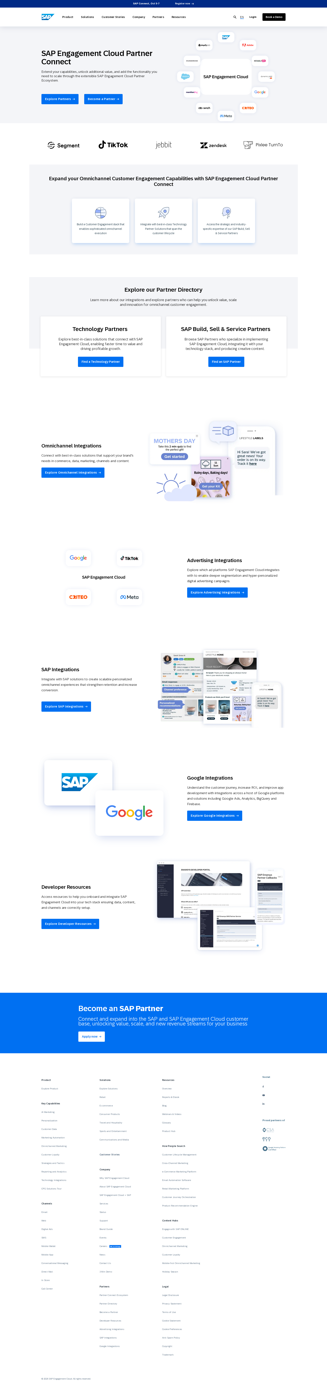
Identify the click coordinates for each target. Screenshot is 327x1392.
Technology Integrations (53, 1180)
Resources (179, 17)
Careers (110, 1246)
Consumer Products (110, 1114)
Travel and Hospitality (111, 1122)
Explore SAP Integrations (64, 706)
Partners (158, 17)
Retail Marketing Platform (175, 1188)
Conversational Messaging (54, 1263)
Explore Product (49, 1088)
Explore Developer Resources (68, 924)
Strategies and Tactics (52, 1163)
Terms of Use (169, 1312)
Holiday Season (170, 1271)
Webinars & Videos (171, 1114)
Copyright (167, 1346)
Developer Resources (111, 1320)
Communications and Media (114, 1139)
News (102, 1254)
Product (67, 17)
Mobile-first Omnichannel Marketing (181, 1263)
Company (138, 17)
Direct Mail (47, 1271)
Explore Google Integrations (213, 815)
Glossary (166, 1122)
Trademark (168, 1354)
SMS (43, 1237)
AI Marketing (47, 1112)
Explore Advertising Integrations (215, 592)
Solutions (87, 17)
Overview (167, 1088)
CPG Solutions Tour (51, 1188)
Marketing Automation (53, 1137)
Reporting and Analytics (53, 1171)
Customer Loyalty (50, 1154)
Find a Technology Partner (101, 362)
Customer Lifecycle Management (179, 1154)
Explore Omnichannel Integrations (71, 472)
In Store (45, 1280)
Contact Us (105, 1263)
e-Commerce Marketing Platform (179, 1171)
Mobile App (47, 1254)
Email (44, 1212)
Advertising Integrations (112, 1329)
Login (252, 17)
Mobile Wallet (48, 1246)
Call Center (47, 1288)
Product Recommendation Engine (180, 1205)
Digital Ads (47, 1229)
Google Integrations (110, 1346)
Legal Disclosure (170, 1295)
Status (103, 1212)
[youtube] (274, 1095)
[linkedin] (274, 1103)
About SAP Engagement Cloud (115, 1186)
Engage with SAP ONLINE (175, 1229)
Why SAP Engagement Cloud (114, 1178)
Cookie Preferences (172, 1329)
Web (43, 1220)
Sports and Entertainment (113, 1131)
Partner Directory (108, 1303)
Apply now (89, 1036)
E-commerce (106, 1105)
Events (103, 1237)
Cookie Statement (171, 1320)
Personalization (49, 1120)
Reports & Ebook (170, 1097)
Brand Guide (106, 1229)
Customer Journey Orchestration (179, 1197)
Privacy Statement (171, 1303)
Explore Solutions (109, 1088)
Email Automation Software (176, 1180)
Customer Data (49, 1129)
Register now (182, 3)
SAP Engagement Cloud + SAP (115, 1195)
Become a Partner (101, 99)
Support (104, 1220)
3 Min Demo (106, 1271)
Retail (103, 1097)
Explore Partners (58, 99)
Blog (164, 1105)
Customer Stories (113, 17)
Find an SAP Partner (226, 362)
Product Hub (168, 1131)
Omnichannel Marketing (54, 1146)
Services (104, 1203)
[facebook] (274, 1086)
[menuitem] (242, 17)
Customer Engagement (174, 1237)
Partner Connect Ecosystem (114, 1295)
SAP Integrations (108, 1337)
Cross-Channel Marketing (175, 1163)
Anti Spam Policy (171, 1337)
